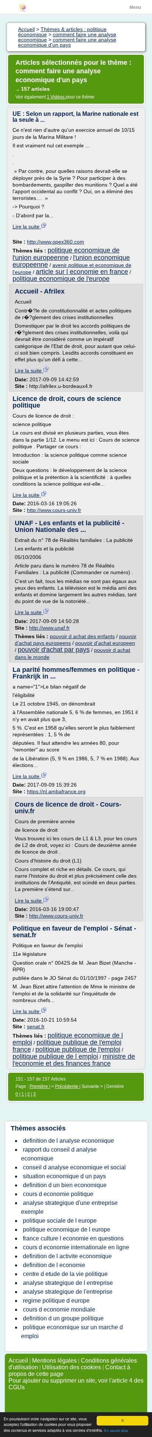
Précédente (67, 1086)
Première (39, 1086)
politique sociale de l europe (60, 1220)
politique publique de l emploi (55, 1056)
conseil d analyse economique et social (74, 1167)
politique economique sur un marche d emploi (72, 1331)
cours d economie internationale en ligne (76, 1247)
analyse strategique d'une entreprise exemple (69, 1207)
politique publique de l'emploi (77, 1049)
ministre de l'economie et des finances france (74, 1060)
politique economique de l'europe (61, 278)
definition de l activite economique (67, 1256)
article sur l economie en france (82, 271)
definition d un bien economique (65, 1185)
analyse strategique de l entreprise (68, 1283)
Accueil (18, 1360)
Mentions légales (54, 1360)
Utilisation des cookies (71, 1367)
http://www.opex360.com (55, 242)
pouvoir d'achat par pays (54, 649)
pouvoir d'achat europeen (105, 643)
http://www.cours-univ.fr (54, 510)
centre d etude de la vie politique (65, 1274)
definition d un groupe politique (63, 1318)
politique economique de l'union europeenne (66, 254)
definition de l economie (54, 1265)
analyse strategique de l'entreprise (68, 1292)
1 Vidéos (56, 97)
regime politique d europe (56, 1300)
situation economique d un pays (64, 1176)
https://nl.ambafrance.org (56, 791)
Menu (135, 7)
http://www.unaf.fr (49, 628)
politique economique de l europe (66, 1229)
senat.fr (36, 1026)
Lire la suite (27, 227)
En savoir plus (116, 1430)
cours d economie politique (58, 1194)
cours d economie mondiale (59, 1309)
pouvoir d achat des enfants (82, 636)
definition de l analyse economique (68, 1141)
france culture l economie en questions (73, 1238)
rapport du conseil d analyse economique (59, 1154)
